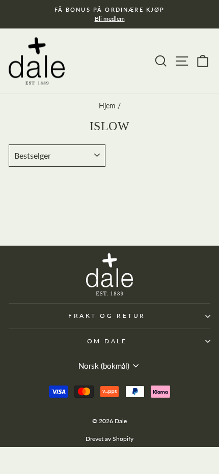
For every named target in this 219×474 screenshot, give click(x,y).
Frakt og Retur (106, 315)
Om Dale (107, 341)
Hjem (107, 106)
